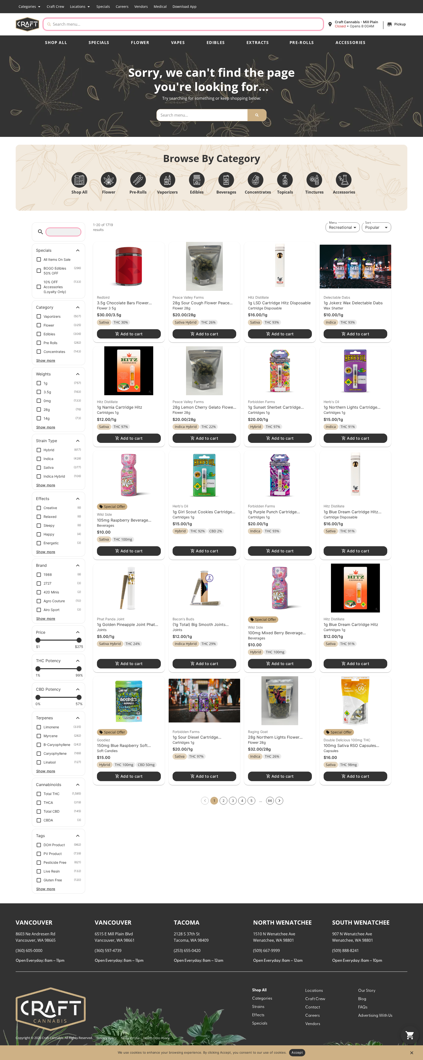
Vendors (141, 6)
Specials (103, 6)
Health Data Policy (156, 349)
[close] (250, 11)
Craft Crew (55, 6)
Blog (362, 310)
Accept (297, 1052)
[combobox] (180, 24)
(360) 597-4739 (108, 261)
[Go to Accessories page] (344, 180)
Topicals (285, 192)
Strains (258, 318)
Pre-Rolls (302, 42)
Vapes (178, 42)
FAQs (362, 319)
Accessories (351, 42)
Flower (140, 42)
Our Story (367, 302)
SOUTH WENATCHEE (360, 233)
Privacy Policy (107, 349)
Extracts (258, 42)
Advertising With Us (375, 327)
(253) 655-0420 (187, 261)
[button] (360, 24)
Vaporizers (167, 192)
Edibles (216, 42)
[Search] (256, 115)
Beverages (226, 192)
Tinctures (314, 192)
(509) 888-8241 (345, 261)
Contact (312, 319)
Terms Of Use (130, 349)
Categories (27, 6)
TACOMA (187, 233)
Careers (122, 6)
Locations (77, 6)
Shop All (56, 42)
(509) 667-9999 (266, 261)
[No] (411, 1054)
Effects (258, 326)
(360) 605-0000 (29, 261)
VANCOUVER (34, 233)
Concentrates (258, 192)
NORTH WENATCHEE (282, 233)
